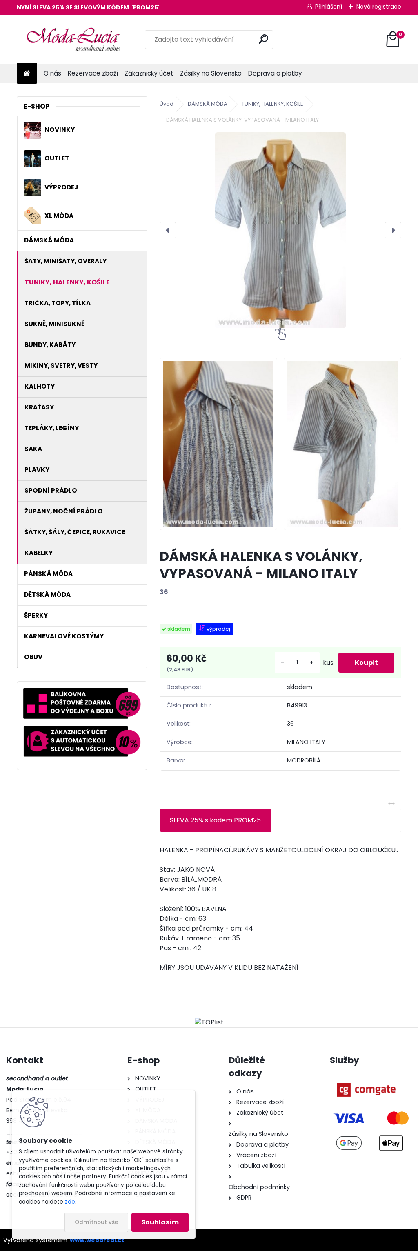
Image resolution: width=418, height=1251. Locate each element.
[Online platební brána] (366, 1078)
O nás (52, 73)
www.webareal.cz (97, 1240)
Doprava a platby (275, 73)
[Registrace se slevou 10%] (82, 730)
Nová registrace (378, 6)
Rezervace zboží (93, 73)
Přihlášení (328, 6)
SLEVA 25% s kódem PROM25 (215, 820)
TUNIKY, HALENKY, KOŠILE (272, 104)
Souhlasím (160, 1222)
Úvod (166, 104)
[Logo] (73, 39)
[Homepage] (27, 73)
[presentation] (168, 230)
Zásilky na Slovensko (211, 73)
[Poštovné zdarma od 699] (82, 692)
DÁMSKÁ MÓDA (207, 104)
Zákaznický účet (149, 73)
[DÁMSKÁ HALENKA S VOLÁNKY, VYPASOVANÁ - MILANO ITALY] (280, 230)
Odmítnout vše (96, 1222)
